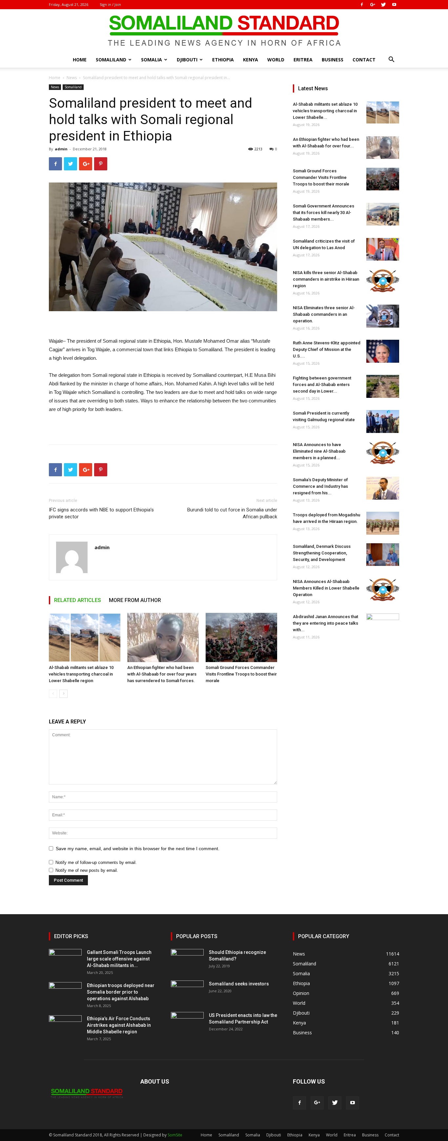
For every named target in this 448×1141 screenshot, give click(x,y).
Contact (364, 59)
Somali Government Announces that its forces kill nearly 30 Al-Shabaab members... (323, 213)
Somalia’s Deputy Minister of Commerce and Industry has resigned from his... (320, 486)
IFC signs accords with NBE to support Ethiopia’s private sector (101, 513)
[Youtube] (394, 4)
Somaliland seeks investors (239, 983)
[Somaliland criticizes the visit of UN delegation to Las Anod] (382, 249)
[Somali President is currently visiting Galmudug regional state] (382, 421)
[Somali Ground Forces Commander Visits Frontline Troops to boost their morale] (241, 637)
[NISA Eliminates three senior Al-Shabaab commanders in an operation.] (382, 316)
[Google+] (372, 4)
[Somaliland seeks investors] (187, 991)
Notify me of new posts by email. (86, 870)
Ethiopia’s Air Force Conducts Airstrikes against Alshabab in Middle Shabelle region (119, 1025)
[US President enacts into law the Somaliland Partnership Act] (187, 1023)
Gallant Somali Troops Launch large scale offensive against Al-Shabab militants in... (119, 959)
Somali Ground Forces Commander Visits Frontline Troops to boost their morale (241, 674)
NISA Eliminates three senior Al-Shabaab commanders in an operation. (324, 314)
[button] (391, 60)
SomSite (175, 1135)
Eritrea (303, 59)
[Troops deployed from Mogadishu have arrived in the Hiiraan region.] (382, 523)
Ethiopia (223, 59)
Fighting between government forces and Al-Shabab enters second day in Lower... (322, 385)
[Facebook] (362, 4)
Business (332, 59)
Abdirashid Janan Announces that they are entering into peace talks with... (325, 623)
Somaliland (111, 59)
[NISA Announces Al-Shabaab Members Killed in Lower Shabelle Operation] (382, 589)
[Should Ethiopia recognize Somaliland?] (187, 960)
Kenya (250, 59)
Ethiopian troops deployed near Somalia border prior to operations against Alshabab (120, 992)
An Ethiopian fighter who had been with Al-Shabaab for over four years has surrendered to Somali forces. (161, 674)
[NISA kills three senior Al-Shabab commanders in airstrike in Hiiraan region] (382, 280)
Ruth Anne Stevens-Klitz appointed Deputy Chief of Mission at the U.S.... (326, 349)
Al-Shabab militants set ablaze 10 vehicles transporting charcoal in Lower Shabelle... (325, 111)
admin (61, 148)
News (72, 77)
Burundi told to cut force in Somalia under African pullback (232, 513)
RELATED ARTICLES (77, 600)
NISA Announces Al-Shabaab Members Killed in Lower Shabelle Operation (326, 588)
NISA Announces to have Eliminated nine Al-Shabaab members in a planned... (319, 451)
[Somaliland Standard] (224, 31)
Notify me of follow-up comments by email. (96, 862)
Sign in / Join (110, 4)
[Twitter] (383, 4)
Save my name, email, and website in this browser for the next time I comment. (137, 848)
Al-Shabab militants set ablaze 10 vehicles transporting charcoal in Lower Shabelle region (81, 674)
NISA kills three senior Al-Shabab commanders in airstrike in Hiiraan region (326, 279)
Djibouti (187, 59)
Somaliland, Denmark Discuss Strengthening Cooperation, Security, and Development (322, 553)
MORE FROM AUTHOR (135, 600)
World (275, 59)
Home (80, 59)
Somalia (151, 59)
